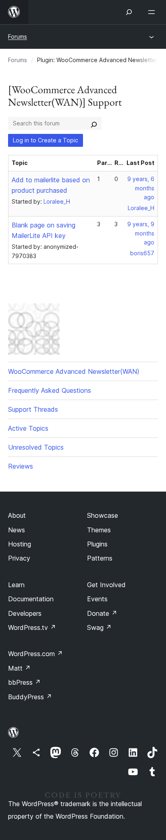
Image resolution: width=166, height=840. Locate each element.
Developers (25, 613)
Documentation (31, 599)
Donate (102, 613)
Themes (99, 530)
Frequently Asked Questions (49, 390)
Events (97, 599)
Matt (19, 668)
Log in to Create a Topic (45, 140)
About (17, 515)
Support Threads (33, 409)
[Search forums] (94, 123)
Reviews (20, 466)
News (16, 530)
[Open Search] (129, 12)
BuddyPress (30, 697)
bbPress (24, 682)
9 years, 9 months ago (140, 233)
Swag (99, 627)
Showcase (102, 515)
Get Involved (106, 585)
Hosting (19, 544)
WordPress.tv (32, 627)
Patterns (99, 558)
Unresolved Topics (36, 447)
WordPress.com (35, 654)
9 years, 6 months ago (140, 188)
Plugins (97, 544)
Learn (16, 585)
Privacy (19, 558)
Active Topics (28, 428)
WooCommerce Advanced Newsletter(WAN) (73, 371)
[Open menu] (153, 12)
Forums (17, 36)
